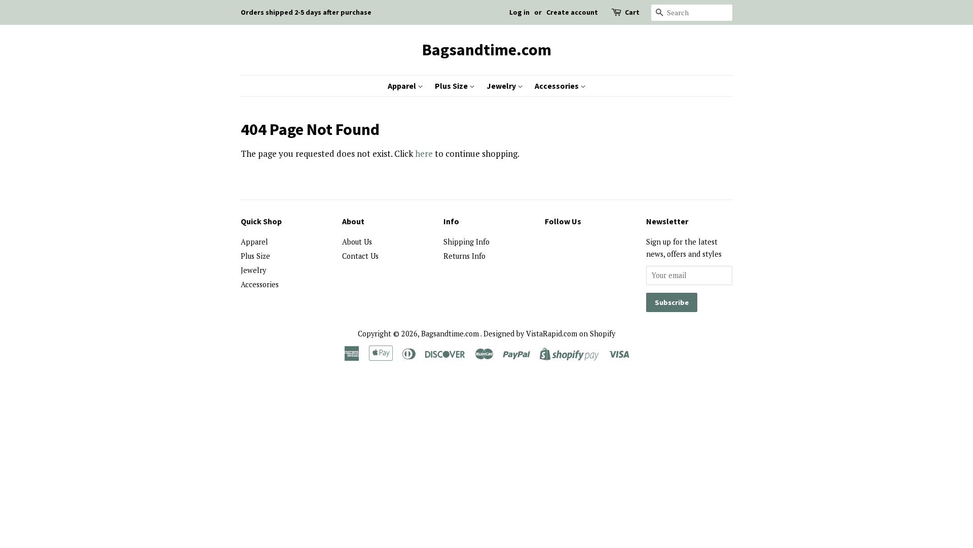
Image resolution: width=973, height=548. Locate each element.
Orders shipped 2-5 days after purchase (306, 12)
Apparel (403, 86)
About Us (357, 242)
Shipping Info (466, 242)
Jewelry (501, 86)
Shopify (602, 333)
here (424, 153)
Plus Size (452, 86)
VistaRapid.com (551, 333)
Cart (632, 12)
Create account (572, 12)
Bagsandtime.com (486, 49)
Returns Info (464, 256)
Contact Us (360, 256)
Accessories (557, 86)
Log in (519, 12)
